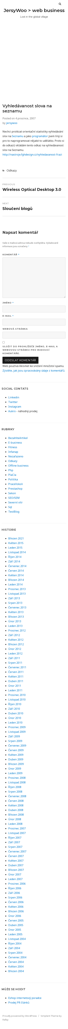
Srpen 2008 (15, 791)
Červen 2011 (16, 672)
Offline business (18, 465)
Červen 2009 (16, 750)
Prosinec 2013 (17, 589)
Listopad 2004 (17, 939)
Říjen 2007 (14, 837)
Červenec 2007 (17, 851)
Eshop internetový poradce (24, 998)
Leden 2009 (15, 773)
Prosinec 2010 (17, 695)
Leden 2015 (15, 547)
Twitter (13, 402)
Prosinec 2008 (17, 778)
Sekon (12, 493)
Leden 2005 (15, 934)
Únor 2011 (14, 686)
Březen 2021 (16, 538)
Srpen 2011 (15, 663)
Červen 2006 (16, 902)
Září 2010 (14, 709)
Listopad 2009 (17, 732)
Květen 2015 (15, 543)
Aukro (12, 411)
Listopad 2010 (17, 699)
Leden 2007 (15, 879)
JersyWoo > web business (34, 10)
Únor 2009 (14, 768)
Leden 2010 (15, 722)
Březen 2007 (16, 870)
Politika (13, 479)
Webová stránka (15, 328)
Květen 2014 (15, 575)
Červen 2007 (16, 856)
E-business (15, 442)
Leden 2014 (15, 584)
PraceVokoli (15, 484)
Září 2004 (14, 948)
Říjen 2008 (14, 787)
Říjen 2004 (14, 943)
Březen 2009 (16, 764)
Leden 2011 (15, 690)
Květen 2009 (15, 755)
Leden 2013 (15, 626)
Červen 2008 (16, 801)
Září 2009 (14, 736)
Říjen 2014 (14, 557)
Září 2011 (14, 658)
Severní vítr (15, 502)
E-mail (8, 315)
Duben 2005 (15, 925)
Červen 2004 (16, 962)
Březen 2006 (16, 911)
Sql (10, 507)
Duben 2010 (15, 713)
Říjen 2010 (14, 704)
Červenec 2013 (17, 607)
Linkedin (13, 397)
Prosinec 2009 (17, 727)
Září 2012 (14, 635)
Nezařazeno (15, 456)
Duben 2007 (15, 865)
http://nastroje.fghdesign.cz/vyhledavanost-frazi (32, 154)
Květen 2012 (15, 640)
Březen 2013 (16, 616)
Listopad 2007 (17, 833)
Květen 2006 (15, 906)
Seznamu (17, 136)
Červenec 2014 (17, 566)
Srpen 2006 (15, 897)
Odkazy (12, 170)
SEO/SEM (14, 498)
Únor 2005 (14, 930)
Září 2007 (14, 842)
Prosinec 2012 (17, 630)
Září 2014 (14, 561)
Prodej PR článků (18, 1002)
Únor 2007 (14, 874)
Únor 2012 (14, 649)
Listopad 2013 (17, 593)
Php (10, 470)
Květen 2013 (15, 612)
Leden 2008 (15, 824)
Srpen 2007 (15, 847)
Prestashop (15, 488)
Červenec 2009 (17, 745)
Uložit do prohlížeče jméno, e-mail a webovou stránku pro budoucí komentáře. (30, 350)
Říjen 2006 (14, 888)
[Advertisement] (34, 68)
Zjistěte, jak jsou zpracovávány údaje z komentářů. (33, 370)
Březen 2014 (16, 580)
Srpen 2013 (15, 603)
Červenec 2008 (17, 796)
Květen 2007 (15, 860)
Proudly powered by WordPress (19, 1016)
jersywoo (11, 123)
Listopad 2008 (17, 782)
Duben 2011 (15, 681)
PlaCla (12, 475)
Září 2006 (14, 893)
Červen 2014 (16, 570)
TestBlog (13, 511)
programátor (40, 136)
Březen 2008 (16, 814)
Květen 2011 (15, 676)
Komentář (10, 254)
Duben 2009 (15, 759)
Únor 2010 (14, 718)
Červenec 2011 (17, 667)
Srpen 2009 (15, 741)
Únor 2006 (14, 916)
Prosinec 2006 (17, 883)
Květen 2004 (15, 966)
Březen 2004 (16, 971)
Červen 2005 (16, 920)
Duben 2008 (15, 810)
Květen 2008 (15, 805)
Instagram (14, 406)
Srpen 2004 (15, 953)
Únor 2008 (14, 819)
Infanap (13, 452)
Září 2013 (14, 598)
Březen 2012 (16, 644)
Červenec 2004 (17, 957)
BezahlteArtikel (18, 438)
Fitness (12, 447)
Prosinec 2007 (17, 828)
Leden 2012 (15, 653)
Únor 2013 (14, 621)
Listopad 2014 (17, 552)
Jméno (8, 302)
